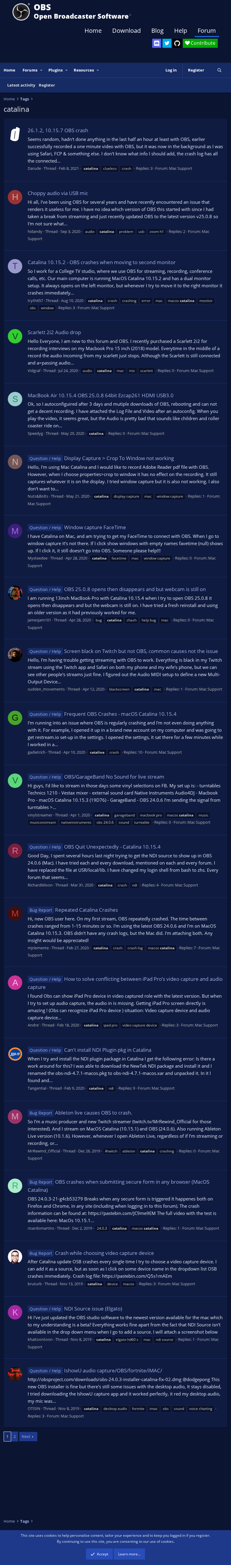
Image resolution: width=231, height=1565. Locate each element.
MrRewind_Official (44, 1151)
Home (93, 30)
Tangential (37, 1088)
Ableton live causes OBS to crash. (80, 1112)
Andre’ (33, 1025)
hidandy (35, 231)
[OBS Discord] (156, 43)
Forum (207, 30)
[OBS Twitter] (166, 43)
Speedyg (35, 433)
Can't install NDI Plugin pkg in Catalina (90, 1049)
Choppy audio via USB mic (58, 193)
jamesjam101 (39, 620)
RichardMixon (40, 885)
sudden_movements (46, 689)
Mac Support (180, 168)
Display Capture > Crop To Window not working (101, 458)
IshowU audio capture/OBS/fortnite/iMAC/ (95, 1370)
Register (47, 85)
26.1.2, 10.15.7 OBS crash (58, 130)
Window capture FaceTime (77, 527)
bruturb (35, 1283)
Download (126, 30)
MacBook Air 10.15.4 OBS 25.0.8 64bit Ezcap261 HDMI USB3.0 (101, 395)
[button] (41, 70)
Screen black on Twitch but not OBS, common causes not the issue (123, 651)
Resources (84, 70)
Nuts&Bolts (38, 496)
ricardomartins (41, 1228)
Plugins (55, 70)
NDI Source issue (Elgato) (75, 1308)
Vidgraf (34, 370)
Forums (30, 70)
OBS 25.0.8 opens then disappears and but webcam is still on (117, 589)
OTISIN (34, 1408)
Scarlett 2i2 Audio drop (54, 332)
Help (180, 30)
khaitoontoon (40, 1339)
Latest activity (21, 85)
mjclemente (38, 947)
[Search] (219, 70)
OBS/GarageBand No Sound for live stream (96, 776)
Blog (157, 30)
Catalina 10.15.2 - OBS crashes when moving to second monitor (102, 262)
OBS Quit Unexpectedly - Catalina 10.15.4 (95, 846)
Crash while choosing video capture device (91, 1252)
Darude (34, 168)
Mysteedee (38, 558)
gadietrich (36, 752)
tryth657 (35, 300)
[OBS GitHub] (177, 43)
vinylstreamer (40, 815)
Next (26, 1436)
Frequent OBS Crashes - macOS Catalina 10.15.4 (103, 713)
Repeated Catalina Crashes (73, 909)
